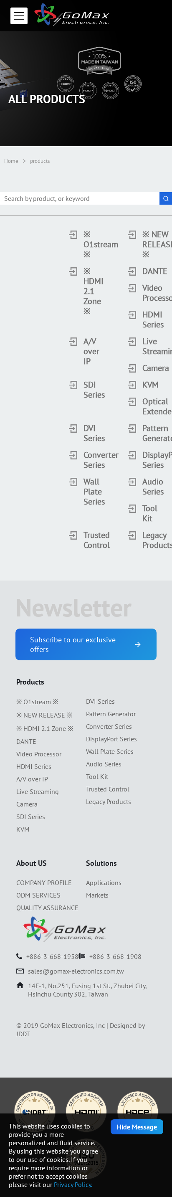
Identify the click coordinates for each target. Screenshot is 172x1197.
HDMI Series (143, 319)
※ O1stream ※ (84, 244)
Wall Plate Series (84, 492)
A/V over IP (84, 351)
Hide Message (137, 1127)
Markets (97, 895)
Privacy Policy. (73, 1184)
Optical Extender (143, 406)
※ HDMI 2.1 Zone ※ (84, 291)
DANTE (143, 271)
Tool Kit (143, 513)
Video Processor (143, 293)
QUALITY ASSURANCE (47, 907)
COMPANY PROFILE (44, 882)
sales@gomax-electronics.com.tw (76, 971)
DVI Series (84, 433)
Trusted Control (84, 540)
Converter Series (84, 460)
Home (11, 161)
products (40, 161)
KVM (143, 385)
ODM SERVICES (38, 895)
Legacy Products (143, 540)
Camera (143, 368)
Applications (103, 882)
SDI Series (84, 390)
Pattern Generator (143, 433)
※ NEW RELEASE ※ (143, 244)
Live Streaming (143, 346)
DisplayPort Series (143, 460)
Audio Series (143, 487)
